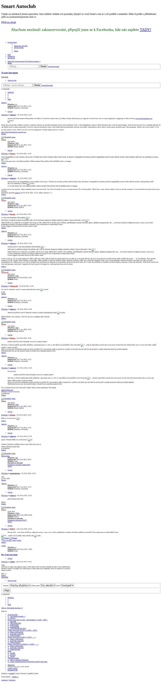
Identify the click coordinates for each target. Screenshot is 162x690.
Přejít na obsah (8, 22)
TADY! (145, 30)
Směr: (58, 585)
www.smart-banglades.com (143, 118)
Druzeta (3, 140)
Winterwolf (4, 272)
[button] (11, 92)
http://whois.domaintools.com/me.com (13, 132)
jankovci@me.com (7, 390)
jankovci (4, 103)
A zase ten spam (9, 72)
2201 (17, 276)
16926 (17, 513)
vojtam (3, 546)
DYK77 (3, 510)
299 (16, 458)
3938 (17, 143)
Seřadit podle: (35, 585)
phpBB (11, 673)
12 (16, 104)
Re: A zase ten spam (9, 555)
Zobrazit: (6, 585)
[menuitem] (20, 46)
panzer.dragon (5, 456)
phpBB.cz (15, 677)
